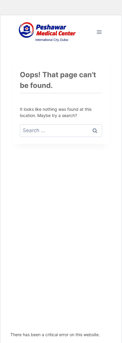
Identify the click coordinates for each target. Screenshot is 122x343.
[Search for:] (61, 130)
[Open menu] (99, 32)
